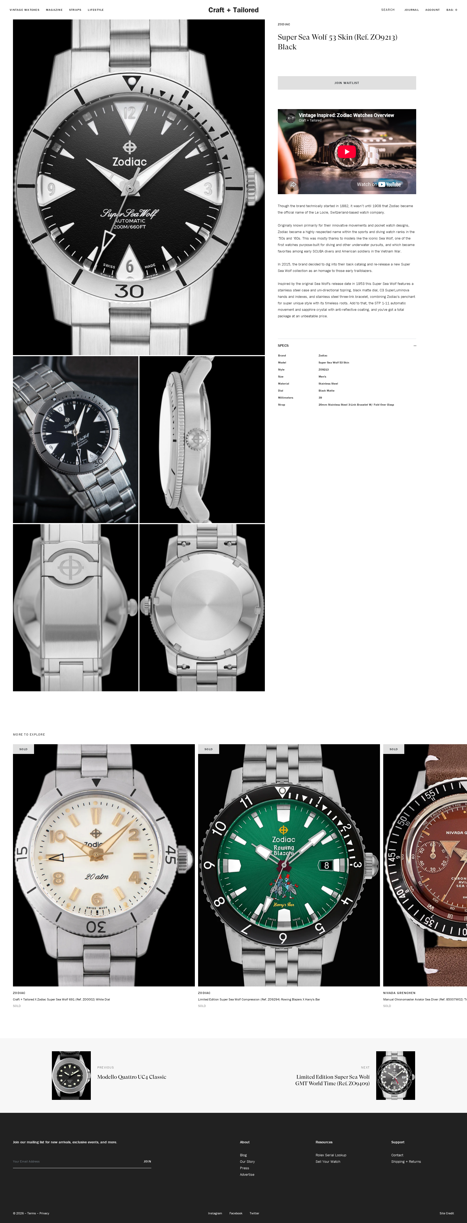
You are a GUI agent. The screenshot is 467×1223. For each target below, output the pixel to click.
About (245, 1142)
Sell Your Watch (328, 1161)
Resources (324, 1142)
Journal (412, 10)
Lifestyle (96, 10)
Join (147, 1161)
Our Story (247, 1161)
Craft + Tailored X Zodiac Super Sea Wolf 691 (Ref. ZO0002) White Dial (61, 999)
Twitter (254, 1213)
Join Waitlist (347, 83)
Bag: (452, 10)
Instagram (215, 1213)
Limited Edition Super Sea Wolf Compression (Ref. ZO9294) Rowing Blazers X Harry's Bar (259, 999)
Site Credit (447, 1213)
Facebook (236, 1213)
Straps (75, 10)
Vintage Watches (24, 10)
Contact (397, 1155)
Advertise (247, 1174)
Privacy (44, 1213)
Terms (32, 1213)
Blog (243, 1155)
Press (244, 1167)
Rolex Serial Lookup (331, 1155)
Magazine (54, 10)
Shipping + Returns (406, 1161)
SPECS (284, 345)
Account (432, 10)
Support (398, 1142)
